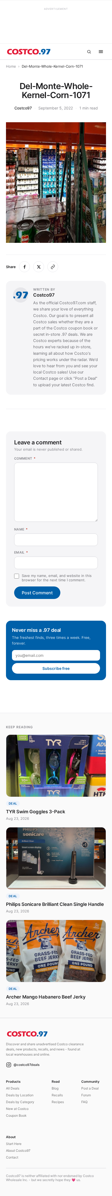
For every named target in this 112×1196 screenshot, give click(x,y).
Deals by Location (19, 1095)
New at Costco (17, 1109)
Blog (55, 1088)
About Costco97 (18, 1150)
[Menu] (101, 51)
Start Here (13, 1144)
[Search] (89, 51)
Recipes (58, 1102)
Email (21, 552)
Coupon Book (16, 1115)
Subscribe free (56, 668)
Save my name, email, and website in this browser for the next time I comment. (57, 577)
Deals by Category (20, 1102)
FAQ (84, 1102)
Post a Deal (90, 1088)
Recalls (57, 1095)
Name (21, 529)
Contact (12, 1157)
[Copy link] (52, 266)
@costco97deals (26, 1065)
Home (11, 66)
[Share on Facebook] (24, 266)
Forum (86, 1095)
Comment (25, 458)
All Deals (12, 1088)
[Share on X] (38, 266)
